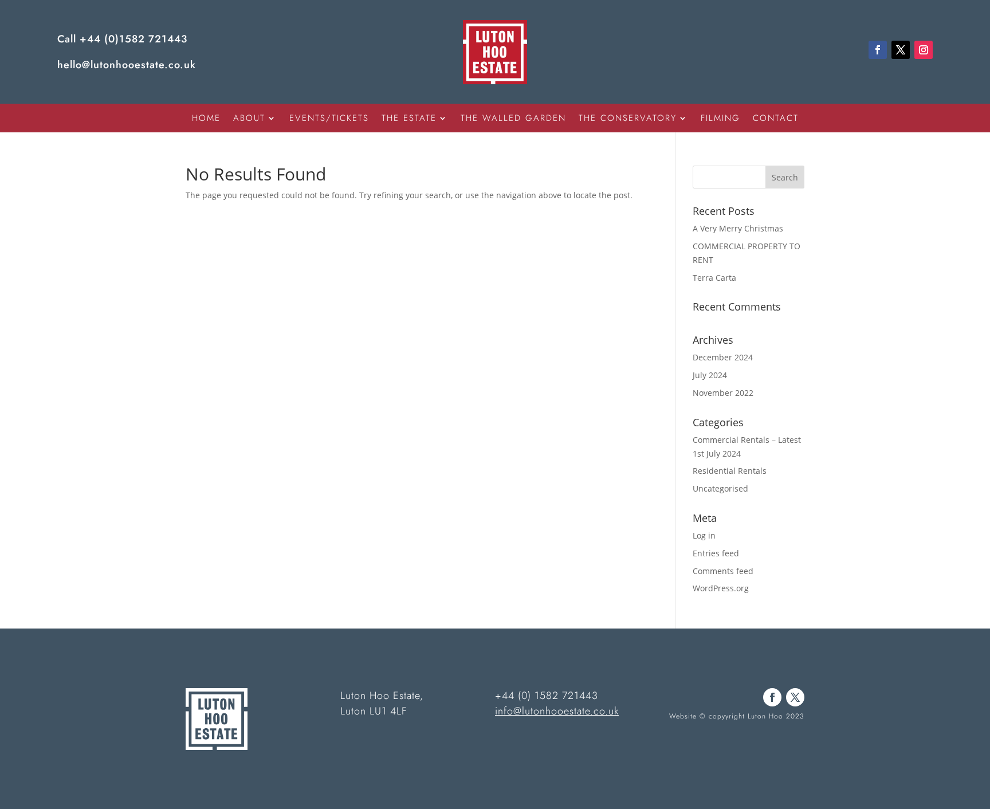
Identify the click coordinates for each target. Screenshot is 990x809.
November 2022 (723, 392)
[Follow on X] (900, 50)
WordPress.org (721, 588)
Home (206, 119)
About (249, 119)
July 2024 (710, 375)
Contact (776, 119)
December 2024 (723, 357)
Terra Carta (714, 277)
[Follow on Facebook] (878, 50)
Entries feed (716, 553)
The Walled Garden (513, 119)
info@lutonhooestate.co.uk (557, 711)
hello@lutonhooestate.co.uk (126, 64)
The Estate (409, 119)
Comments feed (723, 570)
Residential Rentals (730, 470)
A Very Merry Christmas (738, 228)
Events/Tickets (329, 119)
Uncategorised (720, 488)
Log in (704, 535)
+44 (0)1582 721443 (133, 39)
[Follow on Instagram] (923, 50)
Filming (720, 119)
